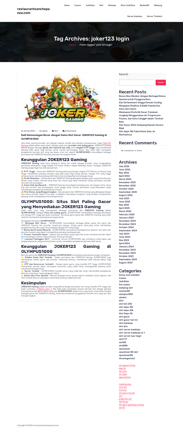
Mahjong (158, 5)
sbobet (123, 297)
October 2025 (126, 189)
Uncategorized (127, 358)
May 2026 (124, 172)
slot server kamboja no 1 (132, 332)
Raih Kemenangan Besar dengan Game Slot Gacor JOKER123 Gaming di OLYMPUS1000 (64, 137)
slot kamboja (126, 323)
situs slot (123, 387)
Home (67, 5)
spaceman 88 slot (128, 352)
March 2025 (125, 211)
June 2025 (124, 201)
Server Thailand (154, 16)
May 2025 (124, 205)
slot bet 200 (125, 304)
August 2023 (126, 262)
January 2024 (126, 246)
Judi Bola (90, 5)
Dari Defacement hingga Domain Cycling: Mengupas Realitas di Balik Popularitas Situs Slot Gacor (140, 105)
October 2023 (126, 256)
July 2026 (124, 166)
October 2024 (126, 227)
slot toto (123, 371)
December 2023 (127, 250)
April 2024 (124, 243)
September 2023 (128, 259)
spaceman (124, 349)
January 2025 (126, 217)
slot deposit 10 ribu (127, 365)
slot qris (123, 326)
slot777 (123, 339)
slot (120, 396)
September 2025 (128, 192)
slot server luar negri (130, 336)
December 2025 (127, 182)
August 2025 (126, 195)
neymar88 (124, 291)
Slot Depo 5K (126, 313)
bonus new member (129, 275)
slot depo (123, 374)
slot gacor (124, 316)
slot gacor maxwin (127, 393)
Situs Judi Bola (128, 5)
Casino (77, 5)
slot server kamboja (129, 329)
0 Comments (70, 131)
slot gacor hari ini (128, 320)
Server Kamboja (134, 16)
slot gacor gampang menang (131, 405)
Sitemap (112, 5)
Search (123, 74)
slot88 (122, 342)
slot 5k (122, 408)
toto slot (123, 390)
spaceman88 (126, 355)
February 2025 (127, 214)
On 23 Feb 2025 (28, 131)
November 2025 (127, 185)
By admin (44, 131)
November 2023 (127, 253)
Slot (101, 5)
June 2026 (124, 169)
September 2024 (128, 230)
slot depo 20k (126, 310)
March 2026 (125, 179)
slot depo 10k (126, 307)
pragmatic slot (125, 399)
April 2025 (124, 208)
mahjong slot (126, 288)
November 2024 (127, 224)
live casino (124, 284)
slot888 (123, 345)
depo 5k (122, 368)
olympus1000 (126, 294)
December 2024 (127, 221)
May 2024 (124, 240)
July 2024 (124, 233)
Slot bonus (123, 402)
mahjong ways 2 (44, 289)
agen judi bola (125, 377)
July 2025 (124, 198)
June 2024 (124, 237)
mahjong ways (125, 384)
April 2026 (124, 176)
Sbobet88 (144, 5)
